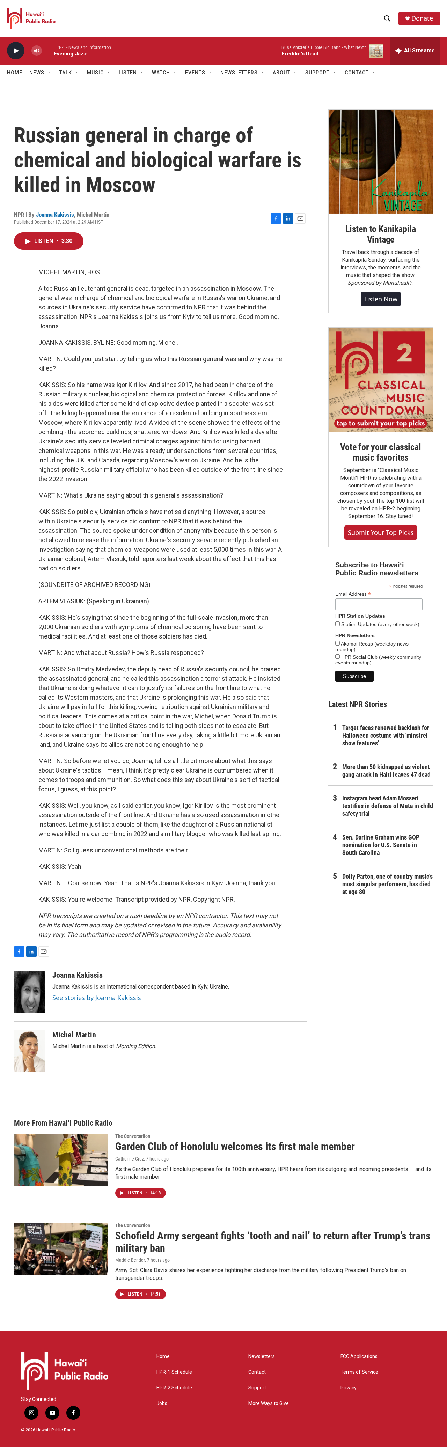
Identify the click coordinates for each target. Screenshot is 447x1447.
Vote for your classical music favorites (380, 452)
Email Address (353, 594)
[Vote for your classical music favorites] (381, 380)
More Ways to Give (268, 1403)
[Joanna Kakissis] (29, 992)
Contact (257, 1372)
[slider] (48, 50)
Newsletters (261, 1356)
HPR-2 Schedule (174, 1387)
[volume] (37, 51)
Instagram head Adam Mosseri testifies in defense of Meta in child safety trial (387, 806)
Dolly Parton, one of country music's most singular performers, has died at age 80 (387, 884)
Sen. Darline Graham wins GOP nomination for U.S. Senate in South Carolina (380, 845)
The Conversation (132, 1136)
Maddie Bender (130, 1260)
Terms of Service (359, 1372)
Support (257, 1387)
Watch (161, 72)
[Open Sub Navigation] (49, 72)
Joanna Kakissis (55, 214)
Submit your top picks (381, 532)
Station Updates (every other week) (379, 624)
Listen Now (380, 299)
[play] (15, 51)
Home (14, 72)
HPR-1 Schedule (174, 1372)
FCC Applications (359, 1356)
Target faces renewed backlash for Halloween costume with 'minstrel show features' (385, 735)
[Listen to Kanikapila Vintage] (381, 162)
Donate (422, 18)
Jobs (161, 1403)
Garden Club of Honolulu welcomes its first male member (235, 1146)
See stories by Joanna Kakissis (96, 997)
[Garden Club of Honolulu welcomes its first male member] (61, 1160)
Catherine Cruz (129, 1159)
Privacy (348, 1387)
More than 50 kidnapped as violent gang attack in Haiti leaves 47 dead (386, 770)
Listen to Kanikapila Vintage (380, 234)
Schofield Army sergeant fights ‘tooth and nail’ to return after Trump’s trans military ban (273, 1242)
